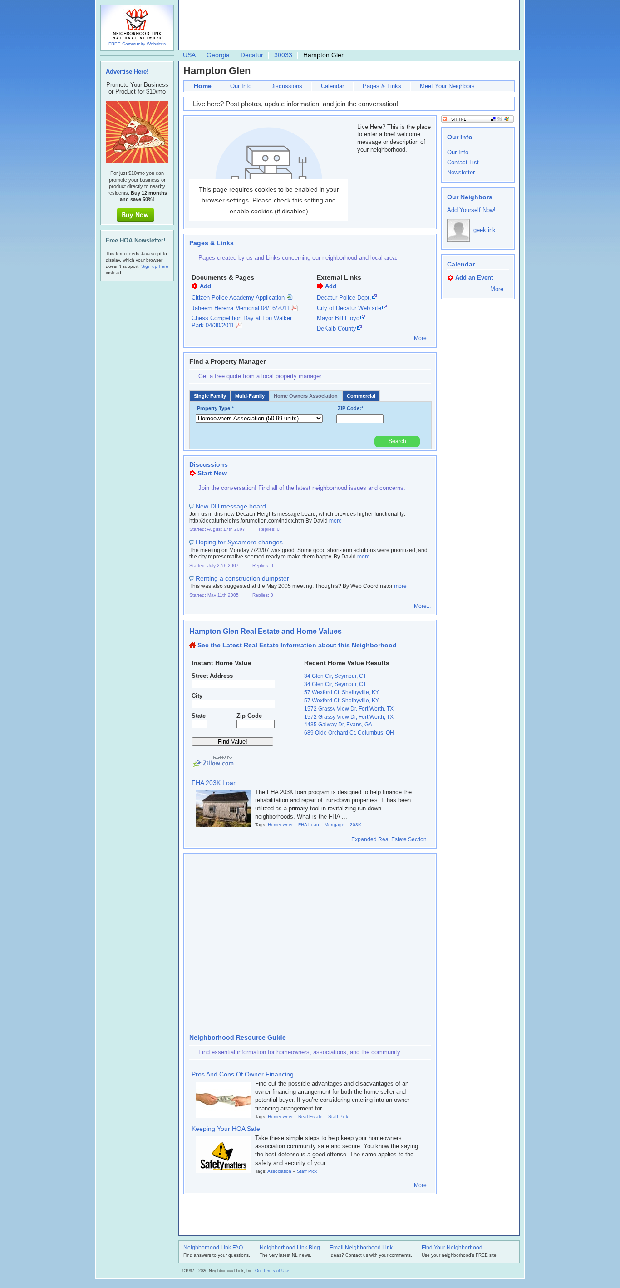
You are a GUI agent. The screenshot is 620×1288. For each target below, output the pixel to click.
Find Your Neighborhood (452, 1248)
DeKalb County (336, 328)
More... (422, 338)
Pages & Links (382, 86)
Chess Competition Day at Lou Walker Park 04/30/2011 (242, 322)
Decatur (252, 55)
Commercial (361, 396)
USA (189, 55)
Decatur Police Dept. (344, 297)
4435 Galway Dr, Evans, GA (338, 724)
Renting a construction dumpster (242, 578)
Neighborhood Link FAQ (213, 1248)
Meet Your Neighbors (447, 86)
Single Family (210, 396)
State (199, 715)
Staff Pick (338, 1116)
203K (355, 824)
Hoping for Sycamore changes (239, 542)
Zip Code (249, 715)
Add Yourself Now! (471, 210)
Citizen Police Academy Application (238, 297)
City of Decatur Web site (349, 308)
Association (279, 1171)
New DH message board (231, 506)
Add (205, 286)
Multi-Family (250, 396)
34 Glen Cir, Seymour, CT (335, 676)
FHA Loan (308, 824)
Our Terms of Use (272, 1270)
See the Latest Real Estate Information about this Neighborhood (297, 645)
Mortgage (334, 824)
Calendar (332, 86)
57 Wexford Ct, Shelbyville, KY (341, 692)
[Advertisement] (347, 25)
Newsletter (461, 172)
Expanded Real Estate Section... (391, 839)
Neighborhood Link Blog (290, 1248)
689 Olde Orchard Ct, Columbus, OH (349, 733)
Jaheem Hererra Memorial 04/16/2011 (241, 308)
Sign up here (154, 266)
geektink (484, 230)
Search (397, 441)
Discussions (286, 86)
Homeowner (280, 824)
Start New (212, 473)
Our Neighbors (469, 197)
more (335, 521)
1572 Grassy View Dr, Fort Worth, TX (349, 709)
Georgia (218, 55)
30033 (283, 55)
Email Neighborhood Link (361, 1248)
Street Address (212, 675)
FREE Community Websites (137, 43)
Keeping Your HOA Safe (226, 1128)
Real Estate (310, 1116)
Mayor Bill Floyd (338, 318)
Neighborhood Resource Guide (237, 1037)
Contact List (463, 162)
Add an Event (474, 277)
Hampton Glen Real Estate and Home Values (265, 631)
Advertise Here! (127, 71)
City (197, 695)
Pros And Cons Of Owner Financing (243, 1074)
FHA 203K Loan (214, 782)
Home (203, 85)
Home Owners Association (306, 396)
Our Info (240, 86)
